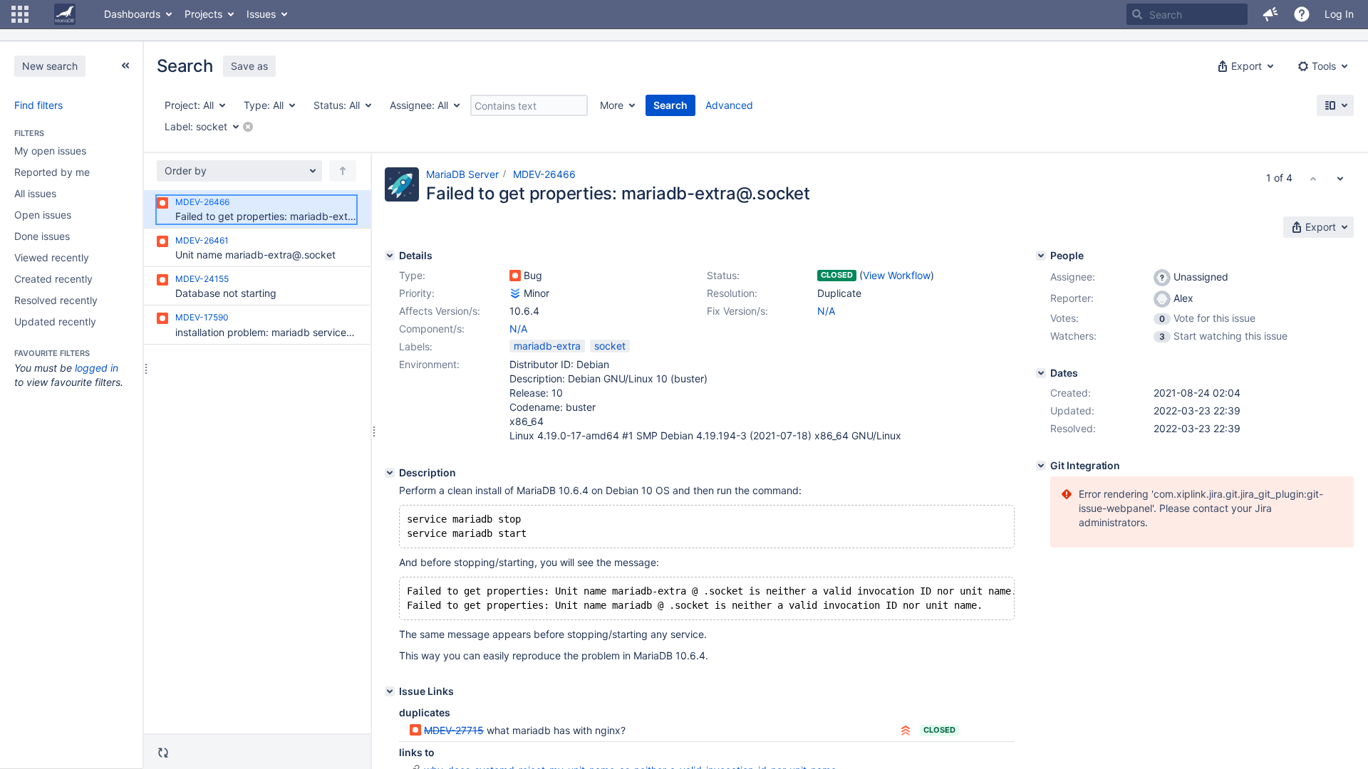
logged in (96, 368)
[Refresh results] (163, 752)
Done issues (42, 236)
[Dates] (1041, 373)
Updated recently (55, 321)
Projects (203, 14)
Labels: (415, 346)
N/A (826, 311)
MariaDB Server (462, 174)
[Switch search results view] (1335, 105)
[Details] (390, 256)
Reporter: (1072, 298)
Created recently (53, 279)
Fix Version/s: (737, 311)
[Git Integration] (1041, 466)
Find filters (38, 105)
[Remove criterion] (248, 127)
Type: (412, 275)
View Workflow (897, 275)
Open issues (42, 215)
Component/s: (432, 329)
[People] (1041, 256)
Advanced (729, 105)
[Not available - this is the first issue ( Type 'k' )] (1313, 178)
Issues (261, 14)
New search (50, 66)
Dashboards (132, 14)
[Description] (390, 473)
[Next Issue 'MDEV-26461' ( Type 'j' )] (1340, 178)
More (611, 105)
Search (670, 105)
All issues (35, 193)
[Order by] (342, 171)
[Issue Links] (390, 691)
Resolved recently (56, 300)
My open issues (50, 151)
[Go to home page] (65, 14)
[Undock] (125, 65)
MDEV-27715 (454, 730)
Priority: (417, 293)
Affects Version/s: (439, 311)
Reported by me (52, 172)
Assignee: (1072, 277)
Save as (249, 66)
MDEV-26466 (544, 174)
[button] (20, 14)
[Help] (1301, 14)
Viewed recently (51, 257)
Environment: (429, 364)
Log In (1339, 14)
